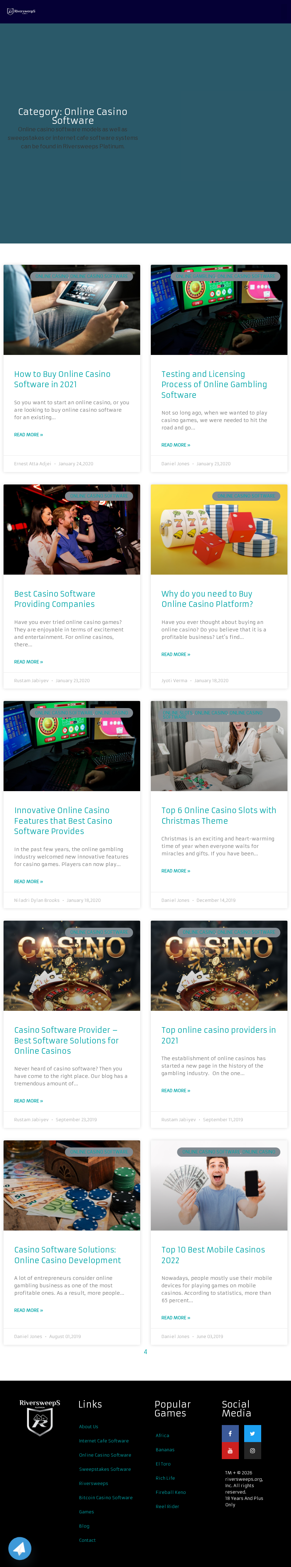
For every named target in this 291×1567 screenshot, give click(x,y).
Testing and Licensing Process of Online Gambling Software (214, 384)
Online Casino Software (99, 276)
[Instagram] (252, 1450)
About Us (88, 1426)
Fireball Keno (171, 1492)
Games (86, 1511)
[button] (284, 12)
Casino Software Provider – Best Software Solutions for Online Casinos (66, 1040)
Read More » (28, 434)
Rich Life (165, 1478)
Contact (87, 1540)
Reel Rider (167, 1506)
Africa (162, 1435)
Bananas (165, 1449)
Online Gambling (195, 276)
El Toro (163, 1464)
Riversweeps (93, 1483)
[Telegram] (19, 1548)
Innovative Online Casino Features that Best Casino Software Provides (63, 821)
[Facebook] (230, 1433)
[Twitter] (252, 1433)
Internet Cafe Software (104, 1440)
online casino (51, 276)
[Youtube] (230, 1450)
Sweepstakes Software (105, 1469)
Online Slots (178, 713)
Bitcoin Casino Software (106, 1497)
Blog (84, 1526)
